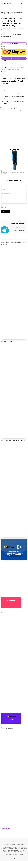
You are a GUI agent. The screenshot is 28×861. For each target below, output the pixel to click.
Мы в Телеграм (15, 43)
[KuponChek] (8, 3)
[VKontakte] (16, 62)
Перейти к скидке (14, 58)
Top (14, 858)
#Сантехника (4, 60)
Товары (11, 12)
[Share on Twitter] (12, 62)
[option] (14, 163)
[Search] (24, 3)
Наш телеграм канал (6, 828)
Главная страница (5, 12)
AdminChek (7, 28)
